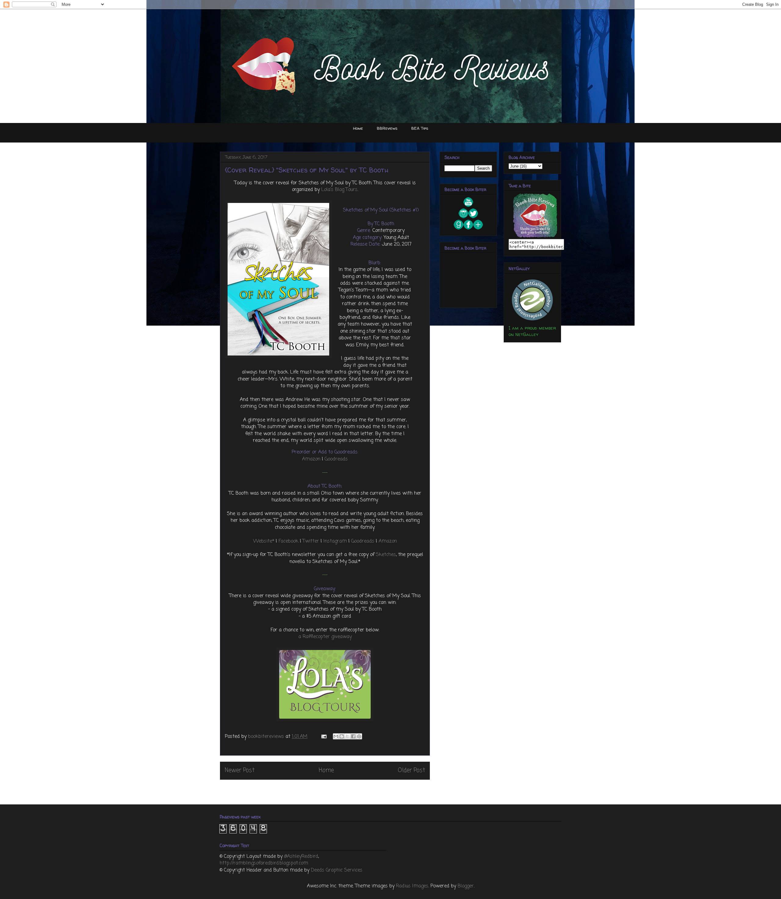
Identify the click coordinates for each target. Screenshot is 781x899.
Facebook (288, 541)
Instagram (335, 541)
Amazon (311, 459)
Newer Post (239, 770)
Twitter (311, 541)
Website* (263, 541)
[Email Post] (323, 736)
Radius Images (412, 886)
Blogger (466, 886)
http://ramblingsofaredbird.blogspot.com (264, 863)
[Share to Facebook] (353, 736)
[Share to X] (347, 736)
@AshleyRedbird (301, 856)
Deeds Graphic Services (336, 870)
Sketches (386, 554)
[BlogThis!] (342, 736)
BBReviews (387, 128)
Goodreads (336, 459)
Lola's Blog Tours (339, 189)
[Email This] (336, 736)
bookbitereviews (267, 736)
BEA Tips (419, 128)
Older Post (411, 770)
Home (358, 128)
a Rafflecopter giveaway (325, 637)
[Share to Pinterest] (359, 736)
